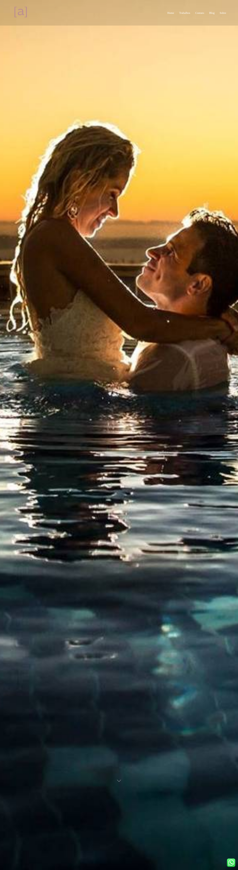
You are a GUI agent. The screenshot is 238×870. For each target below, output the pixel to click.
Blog (212, 12)
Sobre (223, 12)
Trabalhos (184, 12)
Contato (199, 12)
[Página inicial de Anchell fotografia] (22, 12)
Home (170, 12)
